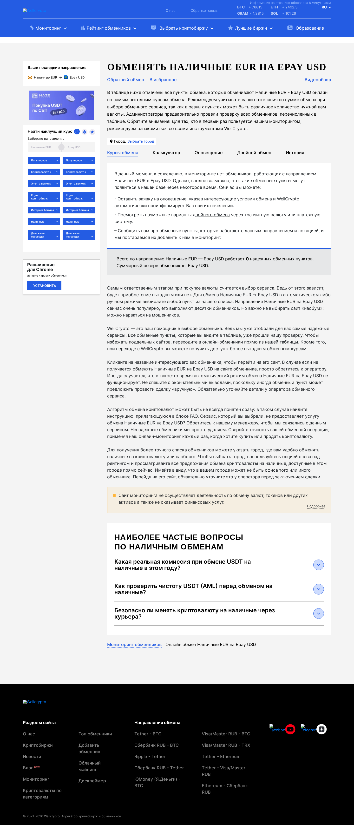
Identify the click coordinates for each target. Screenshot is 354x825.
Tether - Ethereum (221, 756)
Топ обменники (95, 733)
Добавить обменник (89, 748)
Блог (31, 767)
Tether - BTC (147, 733)
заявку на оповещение (162, 198)
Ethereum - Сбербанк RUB (225, 789)
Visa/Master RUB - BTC (226, 733)
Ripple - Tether (149, 756)
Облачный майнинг (90, 766)
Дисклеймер (92, 780)
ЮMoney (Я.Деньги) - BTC (157, 782)
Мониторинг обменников (134, 644)
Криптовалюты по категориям (42, 793)
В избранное (163, 79)
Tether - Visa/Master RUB (223, 771)
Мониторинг (36, 779)
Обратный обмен (125, 79)
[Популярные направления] (84, 132)
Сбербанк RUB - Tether (159, 767)
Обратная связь (203, 10)
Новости (32, 756)
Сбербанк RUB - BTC (156, 745)
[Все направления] (77, 131)
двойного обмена (211, 214)
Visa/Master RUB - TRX (226, 745)
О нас (170, 10)
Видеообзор (318, 79)
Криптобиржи (38, 745)
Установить (44, 286)
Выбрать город (140, 141)
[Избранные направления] (92, 132)
